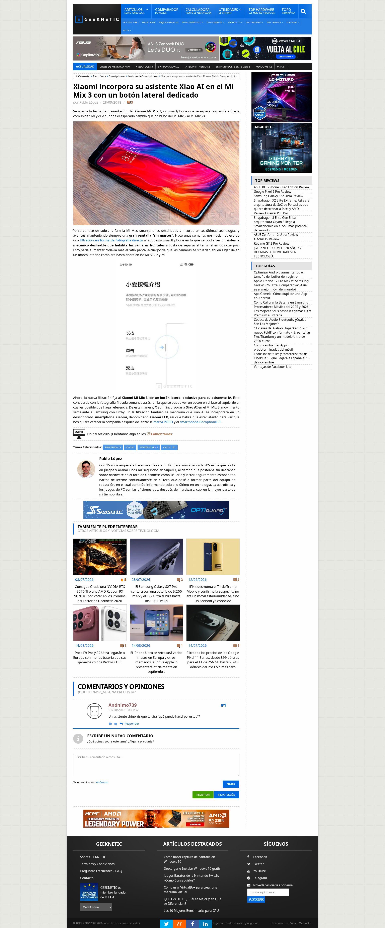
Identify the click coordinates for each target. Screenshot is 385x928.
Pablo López (88, 102)
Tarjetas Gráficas (168, 22)
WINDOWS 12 (263, 66)
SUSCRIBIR (256, 899)
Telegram (260, 878)
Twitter (258, 864)
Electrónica (99, 76)
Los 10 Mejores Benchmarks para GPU (191, 911)
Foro (288, 10)
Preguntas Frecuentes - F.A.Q (101, 871)
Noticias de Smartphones (143, 76)
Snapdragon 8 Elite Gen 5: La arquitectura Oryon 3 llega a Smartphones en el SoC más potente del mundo (280, 224)
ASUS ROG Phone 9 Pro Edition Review (281, 187)
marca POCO (163, 422)
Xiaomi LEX (169, 447)
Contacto (86, 878)
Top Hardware (262, 10)
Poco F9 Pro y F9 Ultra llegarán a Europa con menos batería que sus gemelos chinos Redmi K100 (99, 657)
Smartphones (117, 76)
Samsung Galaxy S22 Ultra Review (278, 196)
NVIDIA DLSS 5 (144, 66)
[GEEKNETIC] (97, 19)
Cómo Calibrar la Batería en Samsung (281, 302)
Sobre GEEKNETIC (93, 857)
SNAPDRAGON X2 (168, 66)
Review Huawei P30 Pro (271, 213)
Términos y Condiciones (97, 864)
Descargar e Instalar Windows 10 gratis (192, 868)
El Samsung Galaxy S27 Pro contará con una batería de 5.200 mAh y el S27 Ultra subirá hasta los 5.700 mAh (156, 593)
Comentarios (161, 434)
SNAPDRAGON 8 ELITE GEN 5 (233, 66)
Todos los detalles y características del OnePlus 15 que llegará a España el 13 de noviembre (282, 358)
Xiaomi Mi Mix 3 (149, 447)
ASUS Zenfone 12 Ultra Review (276, 235)
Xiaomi (130, 447)
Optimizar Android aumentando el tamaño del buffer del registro (279, 274)
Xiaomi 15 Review (266, 239)
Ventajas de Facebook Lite (273, 367)
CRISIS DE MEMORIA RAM (115, 66)
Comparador (166, 10)
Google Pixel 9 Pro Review (272, 192)
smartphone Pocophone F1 (200, 422)
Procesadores (131, 22)
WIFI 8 (281, 66)
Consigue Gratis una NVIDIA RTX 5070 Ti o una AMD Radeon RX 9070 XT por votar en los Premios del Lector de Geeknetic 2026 (100, 593)
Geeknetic (84, 76)
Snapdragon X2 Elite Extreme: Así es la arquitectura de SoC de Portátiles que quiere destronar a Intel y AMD (281, 204)
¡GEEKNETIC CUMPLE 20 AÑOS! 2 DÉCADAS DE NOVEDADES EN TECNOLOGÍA (278, 252)
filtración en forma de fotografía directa (111, 240)
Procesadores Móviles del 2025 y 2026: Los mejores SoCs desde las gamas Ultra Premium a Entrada (282, 311)
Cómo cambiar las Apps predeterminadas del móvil (273, 347)
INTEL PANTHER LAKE (197, 66)
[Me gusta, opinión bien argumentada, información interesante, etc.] (110, 723)
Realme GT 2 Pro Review (271, 243)
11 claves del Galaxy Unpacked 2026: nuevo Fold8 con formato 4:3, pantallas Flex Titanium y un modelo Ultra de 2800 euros (282, 334)
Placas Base (148, 22)
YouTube (259, 871)
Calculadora (198, 10)
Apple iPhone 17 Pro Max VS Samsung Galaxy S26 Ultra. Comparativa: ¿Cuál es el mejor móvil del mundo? (281, 285)
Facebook (260, 857)
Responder (132, 723)
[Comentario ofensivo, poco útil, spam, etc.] (117, 723)
